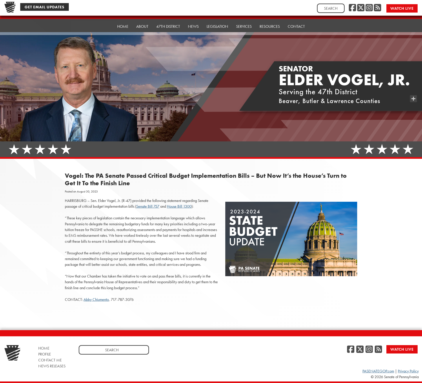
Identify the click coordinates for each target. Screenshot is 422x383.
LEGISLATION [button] (217, 26)
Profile (44, 354)
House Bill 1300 (179, 206)
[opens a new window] (413, 90)
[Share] (413, 98)
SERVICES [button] (244, 26)
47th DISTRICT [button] (168, 26)
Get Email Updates (44, 6)
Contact (296, 26)
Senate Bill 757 (147, 206)
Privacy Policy (408, 371)
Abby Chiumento (96, 299)
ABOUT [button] (142, 26)
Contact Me (50, 360)
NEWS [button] (193, 26)
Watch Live (402, 8)
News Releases (51, 365)
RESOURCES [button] (270, 26)
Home (122, 26)
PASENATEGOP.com (378, 371)
